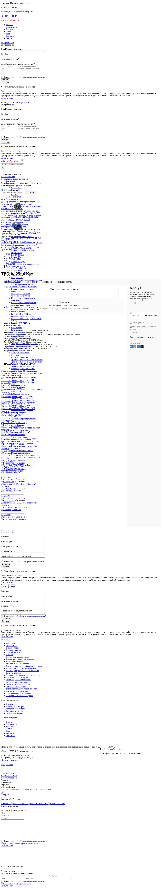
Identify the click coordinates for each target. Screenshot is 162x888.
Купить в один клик (29, 843)
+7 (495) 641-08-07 (9, 775)
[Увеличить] (64, 289)
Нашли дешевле (151, 323)
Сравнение (20, 479)
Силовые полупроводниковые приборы (23, 675)
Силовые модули (13, 650)
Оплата (9, 31)
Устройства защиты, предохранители (22, 689)
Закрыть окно (7, 98)
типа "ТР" (15, 394)
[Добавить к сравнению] (120, 296)
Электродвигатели (14, 652)
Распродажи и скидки (15, 466)
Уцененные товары (14, 471)
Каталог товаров (8, 177)
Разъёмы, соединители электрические (22, 671)
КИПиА (9, 655)
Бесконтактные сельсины (22, 451)
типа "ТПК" (16, 389)
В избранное (8, 482)
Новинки (10, 462)
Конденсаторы (12, 648)
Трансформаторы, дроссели (18, 684)
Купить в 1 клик (8, 479)
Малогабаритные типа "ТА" (23, 369)
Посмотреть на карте (10, 760)
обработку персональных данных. (30, 77)
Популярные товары (15, 464)
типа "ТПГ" (16, 387)
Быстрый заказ (7, 42)
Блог (8, 34)
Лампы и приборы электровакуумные (22, 659)
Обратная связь (7, 773)
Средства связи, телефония (17, 677)
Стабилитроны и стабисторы (18, 680)
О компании (11, 27)
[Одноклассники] (134, 346)
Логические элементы (15, 661)
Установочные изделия (16, 686)
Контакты (10, 36)
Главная (9, 25)
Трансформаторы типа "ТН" (23, 380)
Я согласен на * (25, 841)
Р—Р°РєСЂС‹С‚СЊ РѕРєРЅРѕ (38, 789)
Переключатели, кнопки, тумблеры (21, 668)
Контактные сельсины (20, 453)
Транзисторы (11, 645)
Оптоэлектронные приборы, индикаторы (24, 666)
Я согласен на (25, 77)
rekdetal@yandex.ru (114, 749)
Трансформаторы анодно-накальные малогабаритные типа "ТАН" (27, 363)
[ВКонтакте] (131, 346)
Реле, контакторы (13, 673)
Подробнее (6, 477)
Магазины (10, 38)
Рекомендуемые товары (16, 468)
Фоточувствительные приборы (19, 691)
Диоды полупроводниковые (18, 657)
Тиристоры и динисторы (17, 682)
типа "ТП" (15, 384)
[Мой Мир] (138, 346)
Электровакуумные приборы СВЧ (21, 693)
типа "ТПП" (16, 391)
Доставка (10, 29)
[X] (142, 346)
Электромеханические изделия (19, 696)
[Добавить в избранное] (120, 290)
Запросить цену (24, 883)
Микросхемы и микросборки (18, 664)
